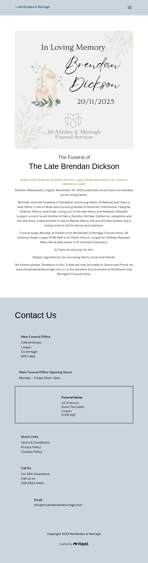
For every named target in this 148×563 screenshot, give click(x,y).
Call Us (26, 468)
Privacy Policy (31, 447)
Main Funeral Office (35, 337)
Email (38, 500)
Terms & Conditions (35, 442)
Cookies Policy (31, 452)
